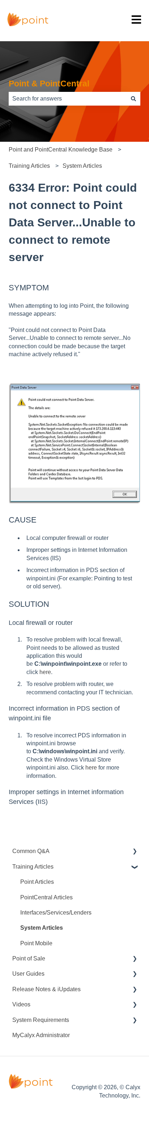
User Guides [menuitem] (28, 974)
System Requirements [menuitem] (40, 1020)
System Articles (82, 166)
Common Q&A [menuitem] (31, 851)
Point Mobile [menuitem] (36, 943)
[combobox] (68, 99)
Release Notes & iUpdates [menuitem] (46, 989)
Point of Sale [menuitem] (28, 958)
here (45, 672)
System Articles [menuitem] (41, 928)
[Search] (133, 99)
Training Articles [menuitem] (33, 867)
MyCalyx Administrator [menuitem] (41, 1035)
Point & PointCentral (49, 83)
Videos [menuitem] (21, 1004)
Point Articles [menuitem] (37, 882)
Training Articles (29, 166)
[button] (134, 851)
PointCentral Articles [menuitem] (46, 897)
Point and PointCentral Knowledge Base (60, 149)
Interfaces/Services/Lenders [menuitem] (55, 912)
